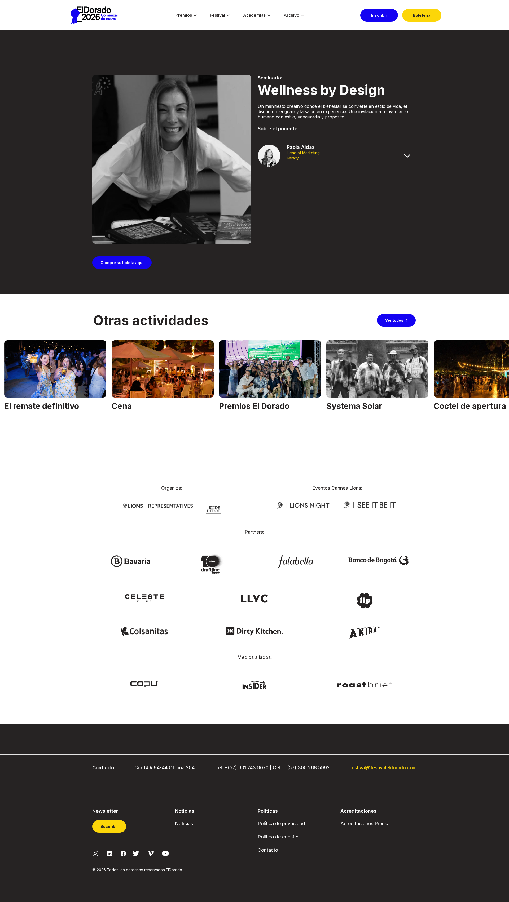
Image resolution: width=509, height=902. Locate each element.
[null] (213, 505)
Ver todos (394, 320)
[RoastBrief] (365, 684)
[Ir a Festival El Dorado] (94, 15)
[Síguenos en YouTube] (165, 853)
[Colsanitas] (144, 630)
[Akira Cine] (365, 632)
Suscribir (109, 826)
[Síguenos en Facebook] (123, 853)
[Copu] (144, 683)
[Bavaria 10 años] (213, 564)
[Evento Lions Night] (303, 505)
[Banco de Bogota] (378, 560)
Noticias (184, 823)
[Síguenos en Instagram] (95, 853)
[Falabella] (296, 561)
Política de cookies (278, 837)
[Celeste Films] (144, 597)
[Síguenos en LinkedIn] (109, 853)
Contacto (268, 850)
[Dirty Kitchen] (254, 630)
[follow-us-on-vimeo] (151, 853)
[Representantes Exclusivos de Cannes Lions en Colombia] (157, 505)
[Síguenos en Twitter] (136, 853)
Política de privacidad (281, 823)
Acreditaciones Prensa (365, 823)
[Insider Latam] (254, 684)
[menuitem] (183, 15)
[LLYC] (254, 598)
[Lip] (364, 600)
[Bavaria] (130, 561)
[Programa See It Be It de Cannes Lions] (370, 505)
